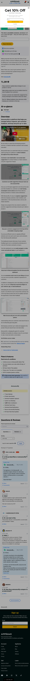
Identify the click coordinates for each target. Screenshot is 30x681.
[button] (28, 8)
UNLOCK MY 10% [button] (15, 21)
